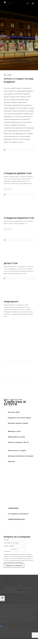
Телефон (6, 546)
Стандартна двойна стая (10, 577)
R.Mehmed (19, 590)
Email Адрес (7, 543)
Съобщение (7, 551)
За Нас (6, 579)
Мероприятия (7, 581)
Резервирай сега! (19, 62)
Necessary (5, 626)
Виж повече (8, 189)
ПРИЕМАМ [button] (16, 594)
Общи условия (8, 583)
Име (5, 539)
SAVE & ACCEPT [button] (4, 638)
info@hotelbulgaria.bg (16, 519)
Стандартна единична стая (11, 575)
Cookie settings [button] (6, 594)
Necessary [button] (3, 624)
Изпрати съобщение (14, 565)
